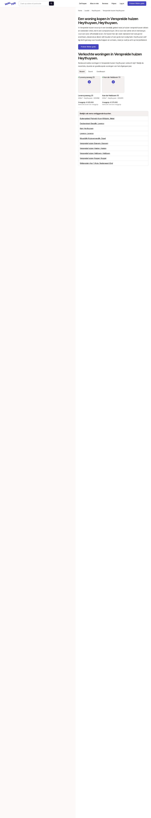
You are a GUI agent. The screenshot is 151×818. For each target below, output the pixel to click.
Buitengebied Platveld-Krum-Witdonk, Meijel (97, 118)
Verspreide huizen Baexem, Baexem (94, 143)
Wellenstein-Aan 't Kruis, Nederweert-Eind (96, 163)
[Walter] (10, 3)
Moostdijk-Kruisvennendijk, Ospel (93, 138)
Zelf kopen (83, 3)
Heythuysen (96, 10)
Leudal (87, 10)
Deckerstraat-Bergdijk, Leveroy (92, 123)
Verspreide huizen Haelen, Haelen (93, 148)
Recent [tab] (82, 71)
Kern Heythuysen (86, 128)
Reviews (105, 3)
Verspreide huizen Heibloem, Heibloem (95, 153)
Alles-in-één (94, 3)
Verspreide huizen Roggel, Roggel (93, 158)
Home (80, 10)
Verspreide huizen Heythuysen (113, 10)
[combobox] (36, 3)
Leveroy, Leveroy (87, 133)
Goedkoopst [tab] (101, 71)
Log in (122, 3)
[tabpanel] (113, 91)
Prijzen (114, 3)
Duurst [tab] (90, 71)
